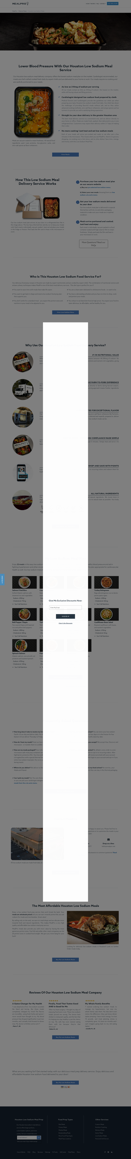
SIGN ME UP (65, 616)
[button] (2, 579)
